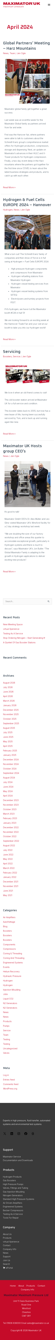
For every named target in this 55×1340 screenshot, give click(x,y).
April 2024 (8, 796)
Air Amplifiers (9, 917)
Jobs (5, 994)
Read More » (9, 187)
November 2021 (10, 886)
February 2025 (10, 750)
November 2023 (11, 805)
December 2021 (10, 882)
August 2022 (9, 845)
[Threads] (33, 1134)
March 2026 (9, 701)
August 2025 (9, 728)
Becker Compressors (13, 1210)
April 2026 (8, 696)
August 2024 (9, 778)
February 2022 (10, 873)
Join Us (6, 1260)
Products (7, 1021)
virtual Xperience (11, 629)
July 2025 (7, 732)
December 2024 (11, 759)
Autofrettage (9, 922)
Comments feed (10, 1084)
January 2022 (9, 877)
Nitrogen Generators (13, 1195)
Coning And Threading (13, 958)
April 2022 (8, 863)
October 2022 (9, 836)
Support (6, 1256)
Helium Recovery (11, 971)
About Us (7, 1234)
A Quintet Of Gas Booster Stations (19, 642)
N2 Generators (10, 1003)
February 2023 (10, 818)
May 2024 (8, 791)
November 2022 (11, 832)
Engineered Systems (13, 962)
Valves (6, 1053)
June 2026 (8, 692)
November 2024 (11, 764)
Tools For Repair (11, 1218)
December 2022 (11, 827)
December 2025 (11, 710)
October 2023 (9, 809)
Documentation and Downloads (18, 1160)
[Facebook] (26, 1134)
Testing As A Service (13, 633)
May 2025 (8, 741)
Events (6, 967)
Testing (6, 1039)
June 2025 (8, 737)
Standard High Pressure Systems (18, 1199)
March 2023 (9, 814)
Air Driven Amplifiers (12, 1203)
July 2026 (8, 687)
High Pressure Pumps (13, 1184)
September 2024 (11, 773)
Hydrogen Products (12, 1177)
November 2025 (11, 714)
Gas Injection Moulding (13, 1192)
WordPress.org (10, 1088)
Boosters (7, 356)
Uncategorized (10, 1048)
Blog (5, 926)
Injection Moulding (11, 990)
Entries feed (9, 1080)
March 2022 (9, 868)
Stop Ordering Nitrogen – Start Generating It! (24, 638)
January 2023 (9, 823)
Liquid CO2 (8, 999)
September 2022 (11, 841)
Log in (6, 1075)
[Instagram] (19, 1134)
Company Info (9, 1249)
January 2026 (9, 705)
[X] (4, 1134)
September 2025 (11, 723)
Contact (6, 1245)
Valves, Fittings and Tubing (15, 1188)
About (21, 1286)
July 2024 (7, 782)
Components (9, 944)
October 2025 (9, 719)
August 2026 (9, 683)
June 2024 (8, 787)
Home (13, 1286)
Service (16, 356)
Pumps (6, 1026)
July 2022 (7, 850)
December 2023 (11, 800)
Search (6, 1264)
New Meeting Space (13, 624)
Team (12, 53)
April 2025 (8, 746)
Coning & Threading (12, 953)
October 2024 (9, 769)
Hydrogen (8, 210)
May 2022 (8, 859)
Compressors (9, 949)
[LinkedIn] (11, 1134)
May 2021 (7, 895)
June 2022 (8, 854)
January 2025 (9, 755)
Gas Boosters (9, 1180)
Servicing (11, 352)
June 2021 (8, 891)
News (6, 53)
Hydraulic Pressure (12, 976)
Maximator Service (12, 1156)
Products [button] (30, 1286)
